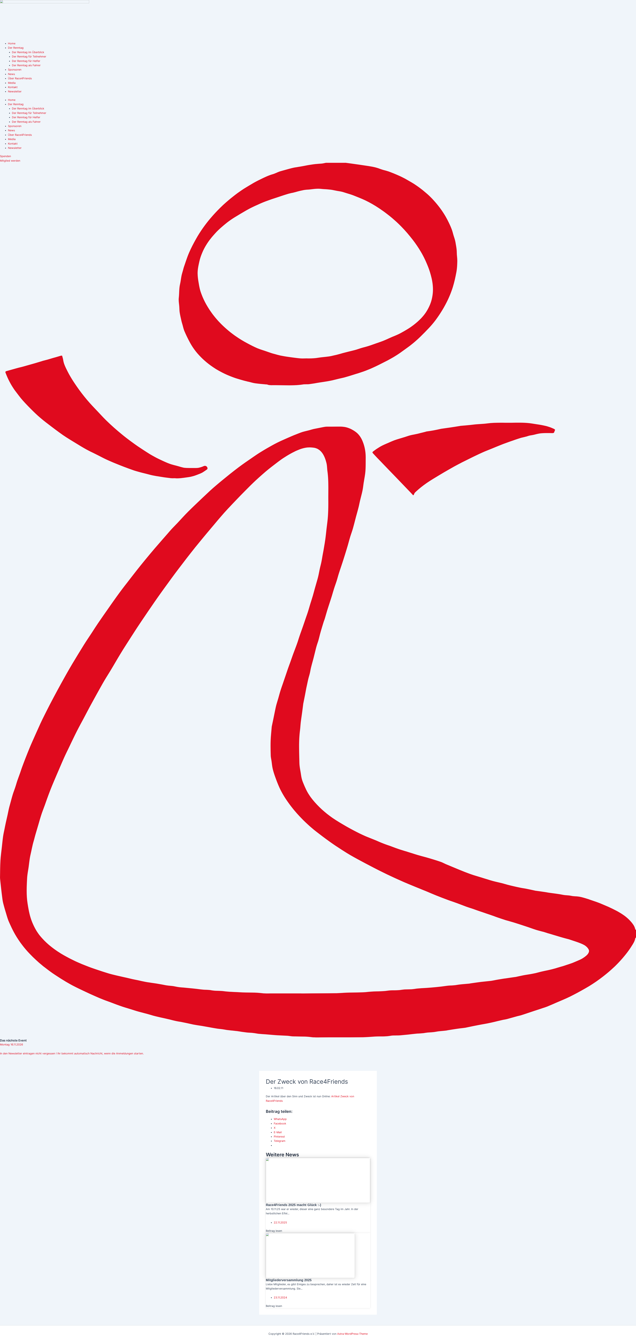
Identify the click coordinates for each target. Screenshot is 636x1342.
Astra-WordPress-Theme (352, 1333)
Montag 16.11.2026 (11, 1044)
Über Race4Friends (20, 78)
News (11, 74)
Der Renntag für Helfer (26, 61)
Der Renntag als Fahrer (26, 65)
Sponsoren (14, 69)
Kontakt (13, 87)
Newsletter (15, 91)
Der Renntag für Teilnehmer (29, 56)
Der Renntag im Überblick (28, 52)
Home (11, 43)
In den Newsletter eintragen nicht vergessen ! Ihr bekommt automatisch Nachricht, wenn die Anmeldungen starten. (72, 1053)
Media (12, 82)
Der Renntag (16, 47)
